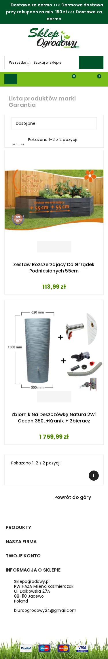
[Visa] (82, 648)
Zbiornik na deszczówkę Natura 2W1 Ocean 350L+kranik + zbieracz (54, 417)
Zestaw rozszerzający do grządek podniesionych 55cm (53, 267)
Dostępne (53, 123)
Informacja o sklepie (33, 570)
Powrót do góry (76, 497)
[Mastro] (44, 648)
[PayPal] (26, 648)
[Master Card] (63, 648)
